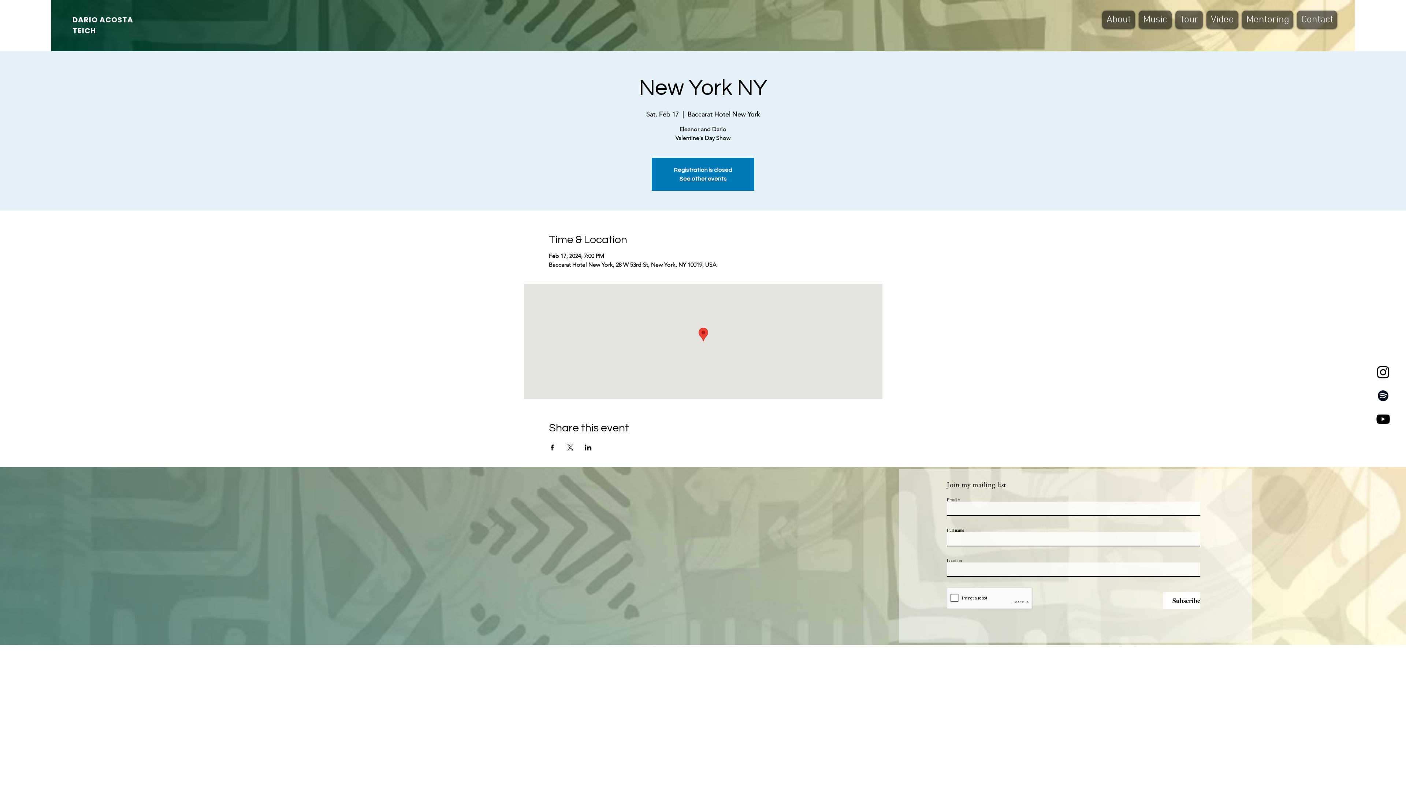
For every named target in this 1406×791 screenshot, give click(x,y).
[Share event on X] (570, 447)
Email (952, 499)
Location (954, 560)
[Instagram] (1383, 372)
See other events (703, 179)
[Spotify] (1383, 395)
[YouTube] (1383, 419)
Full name (955, 530)
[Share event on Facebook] (552, 447)
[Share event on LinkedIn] (588, 447)
